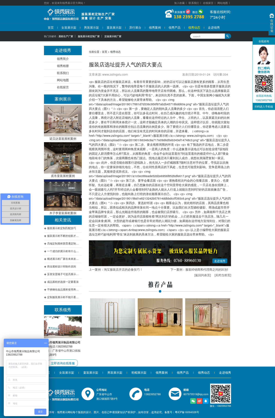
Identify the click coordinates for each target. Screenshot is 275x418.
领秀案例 (155, 27)
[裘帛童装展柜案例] (63, 158)
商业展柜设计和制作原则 (61, 266)
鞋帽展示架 (139, 372)
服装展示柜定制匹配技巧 (61, 228)
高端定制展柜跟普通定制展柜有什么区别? (64, 243)
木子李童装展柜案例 (62, 213)
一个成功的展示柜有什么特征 (64, 251)
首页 (51, 27)
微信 (195, 12)
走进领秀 (214, 27)
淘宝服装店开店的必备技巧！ (123, 269)
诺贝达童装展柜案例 (62, 138)
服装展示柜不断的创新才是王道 (64, 236)
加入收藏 (179, 3)
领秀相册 (63, 66)
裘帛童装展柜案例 (63, 176)
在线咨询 (264, 41)
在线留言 (208, 3)
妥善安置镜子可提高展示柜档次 (64, 274)
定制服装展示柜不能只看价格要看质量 (64, 297)
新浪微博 (180, 12)
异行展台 (135, 27)
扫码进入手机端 (264, 106)
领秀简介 (63, 58)
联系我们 (194, 3)
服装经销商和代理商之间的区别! (206, 269)
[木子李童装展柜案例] (63, 195)
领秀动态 (194, 27)
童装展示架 (114, 27)
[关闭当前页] (223, 275)
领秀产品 (175, 27)
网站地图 (222, 3)
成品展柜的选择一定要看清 (63, 282)
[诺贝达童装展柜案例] (63, 120)
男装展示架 (91, 27)
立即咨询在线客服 (63, 363)
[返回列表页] (202, 275)
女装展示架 (68, 27)
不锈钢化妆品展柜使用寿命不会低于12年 (64, 289)
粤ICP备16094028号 (187, 412)
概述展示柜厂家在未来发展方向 (64, 259)
